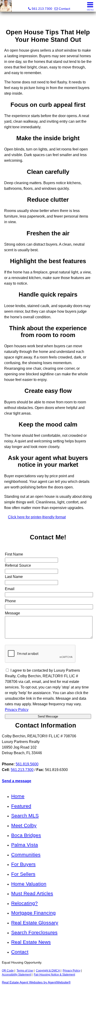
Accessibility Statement (16, 974)
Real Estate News (31, 942)
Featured (21, 806)
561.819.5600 (27, 764)
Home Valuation (28, 883)
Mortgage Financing (33, 912)
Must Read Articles (32, 893)
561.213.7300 (22, 770)
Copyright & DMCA (48, 970)
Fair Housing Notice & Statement (54, 974)
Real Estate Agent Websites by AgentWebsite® (36, 982)
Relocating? (24, 903)
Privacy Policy (71, 970)
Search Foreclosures (34, 932)
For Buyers (23, 864)
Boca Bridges (26, 835)
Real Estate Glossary (34, 922)
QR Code (8, 970)
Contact (19, 951)
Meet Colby (24, 825)
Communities (26, 854)
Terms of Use (25, 970)
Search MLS (25, 815)
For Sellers (23, 874)
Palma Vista (24, 844)
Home (17, 796)
